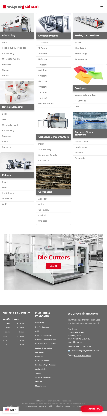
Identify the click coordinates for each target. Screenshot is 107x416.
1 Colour (42, 97)
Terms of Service (75, 403)
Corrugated (45, 191)
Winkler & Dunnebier (85, 95)
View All (53, 266)
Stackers (38, 382)
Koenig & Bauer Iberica (14, 47)
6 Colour (42, 70)
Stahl (5, 182)
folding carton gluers (87, 35)
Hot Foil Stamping (12, 106)
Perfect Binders (41, 369)
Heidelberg (8, 53)
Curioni (42, 215)
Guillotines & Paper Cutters (53, 137)
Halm (77, 106)
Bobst (5, 42)
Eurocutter (44, 160)
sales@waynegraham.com (87, 350)
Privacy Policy (62, 403)
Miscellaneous (46, 103)
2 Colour (42, 92)
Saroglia (6, 147)
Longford (7, 198)
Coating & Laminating (43, 348)
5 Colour (42, 75)
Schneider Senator (48, 155)
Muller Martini (82, 141)
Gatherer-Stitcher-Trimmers (85, 133)
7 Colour (42, 64)
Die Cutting (8, 35)
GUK (4, 204)
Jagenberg (81, 59)
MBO (4, 187)
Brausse (6, 64)
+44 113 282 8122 (83, 346)
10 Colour (43, 53)
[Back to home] (21, 6)
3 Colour (42, 86)
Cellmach (43, 209)
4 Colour (42, 81)
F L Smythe (80, 100)
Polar (41, 143)
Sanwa (5, 75)
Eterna (5, 70)
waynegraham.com (82, 355)
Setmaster (80, 158)
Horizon (79, 152)
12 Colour (43, 42)
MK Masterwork (10, 125)
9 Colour (6, 336)
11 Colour (43, 48)
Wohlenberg (45, 149)
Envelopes (80, 88)
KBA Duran (80, 48)
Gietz (5, 119)
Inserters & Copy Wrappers (45, 365)
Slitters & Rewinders (43, 377)
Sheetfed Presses (48, 35)
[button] (101, 6)
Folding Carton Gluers (43, 335)
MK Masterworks (11, 58)
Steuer (5, 141)
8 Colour (42, 59)
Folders (6, 175)
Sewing (38, 373)
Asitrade (43, 198)
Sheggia (42, 220)
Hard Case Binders (42, 360)
